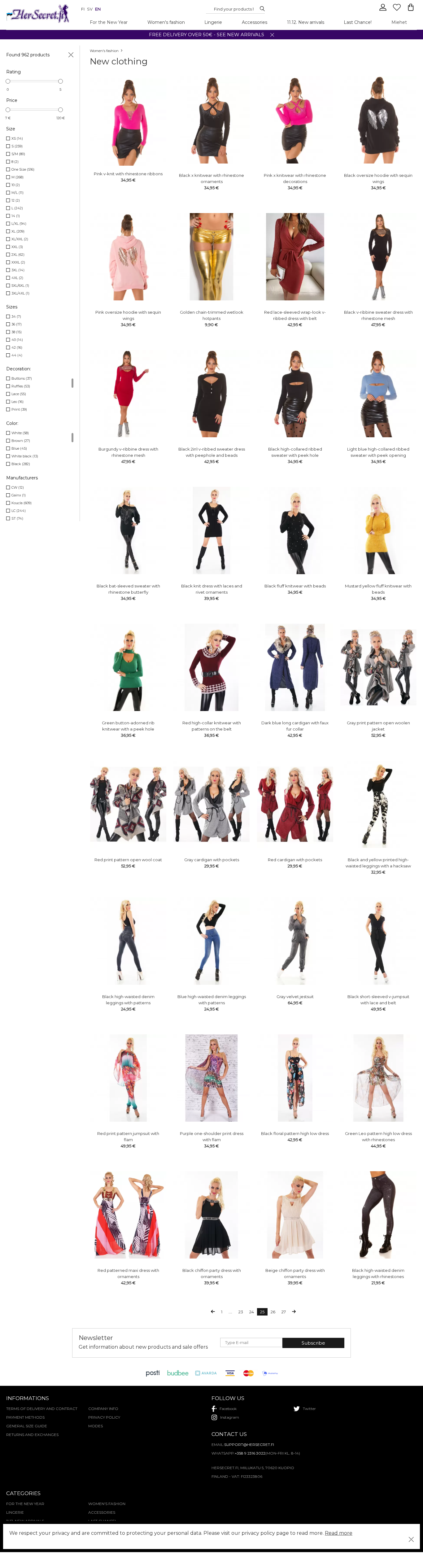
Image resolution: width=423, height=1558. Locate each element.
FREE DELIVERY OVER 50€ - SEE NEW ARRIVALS (206, 34)
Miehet (399, 22)
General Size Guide (26, 1426)
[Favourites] (397, 10)
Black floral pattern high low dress (295, 1133)
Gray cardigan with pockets (211, 859)
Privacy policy (104, 1417)
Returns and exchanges (32, 1434)
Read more (338, 1533)
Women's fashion (166, 22)
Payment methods (25, 1417)
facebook (228, 1408)
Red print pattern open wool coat (128, 859)
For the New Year (109, 22)
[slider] (8, 81)
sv (90, 9)
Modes (95, 1426)
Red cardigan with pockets (295, 859)
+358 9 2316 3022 (250, 1453)
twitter (309, 1408)
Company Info (103, 1408)
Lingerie (213, 22)
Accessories (254, 22)
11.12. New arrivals (305, 22)
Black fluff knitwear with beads (295, 585)
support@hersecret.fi (249, 1444)
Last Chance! (358, 22)
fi (83, 9)
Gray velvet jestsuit (295, 996)
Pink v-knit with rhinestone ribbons (128, 173)
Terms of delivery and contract (41, 1408)
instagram (229, 1417)
